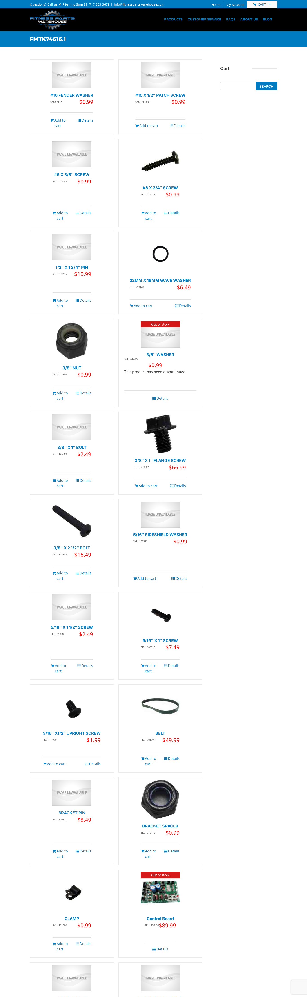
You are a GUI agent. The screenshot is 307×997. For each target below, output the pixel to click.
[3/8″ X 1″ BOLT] (71, 427)
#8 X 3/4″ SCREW (160, 187)
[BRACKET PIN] (71, 793)
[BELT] (160, 706)
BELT (160, 733)
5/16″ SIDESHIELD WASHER (160, 534)
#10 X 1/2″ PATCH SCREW (160, 95)
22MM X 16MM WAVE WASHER (160, 280)
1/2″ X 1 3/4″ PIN (72, 267)
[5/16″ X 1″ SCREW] (160, 613)
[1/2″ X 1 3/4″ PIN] (71, 247)
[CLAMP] (71, 892)
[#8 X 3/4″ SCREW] (160, 161)
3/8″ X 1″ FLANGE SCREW (160, 460)
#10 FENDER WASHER (71, 95)
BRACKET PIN (71, 812)
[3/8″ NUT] (71, 341)
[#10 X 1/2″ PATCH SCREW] (160, 75)
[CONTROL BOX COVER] (160, 978)
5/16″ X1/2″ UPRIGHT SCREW (72, 733)
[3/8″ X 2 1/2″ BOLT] (71, 521)
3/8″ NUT (71, 368)
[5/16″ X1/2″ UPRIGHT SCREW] (71, 706)
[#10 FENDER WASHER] (71, 75)
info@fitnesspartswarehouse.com (139, 4)
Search (267, 86)
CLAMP (72, 918)
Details (87, 120)
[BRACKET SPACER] (160, 799)
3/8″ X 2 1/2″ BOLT (71, 548)
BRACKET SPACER (160, 826)
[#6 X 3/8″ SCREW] (71, 154)
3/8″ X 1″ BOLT (72, 447)
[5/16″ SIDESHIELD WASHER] (160, 515)
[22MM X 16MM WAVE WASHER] (160, 253)
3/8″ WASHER (160, 354)
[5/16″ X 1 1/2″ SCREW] (71, 607)
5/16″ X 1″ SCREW (160, 640)
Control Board (160, 918)
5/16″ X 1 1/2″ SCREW (72, 627)
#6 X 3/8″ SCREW (71, 174)
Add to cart (60, 123)
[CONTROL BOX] (71, 978)
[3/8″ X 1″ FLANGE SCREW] (160, 433)
